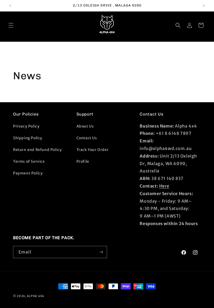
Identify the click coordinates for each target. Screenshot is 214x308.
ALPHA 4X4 (35, 296)
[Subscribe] (101, 252)
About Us (85, 126)
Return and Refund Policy (37, 149)
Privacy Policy (26, 126)
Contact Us (86, 138)
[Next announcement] (204, 5)
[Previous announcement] (10, 5)
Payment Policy (28, 173)
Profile (82, 161)
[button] (11, 25)
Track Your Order (92, 149)
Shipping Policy (27, 138)
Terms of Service (29, 161)
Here (164, 186)
